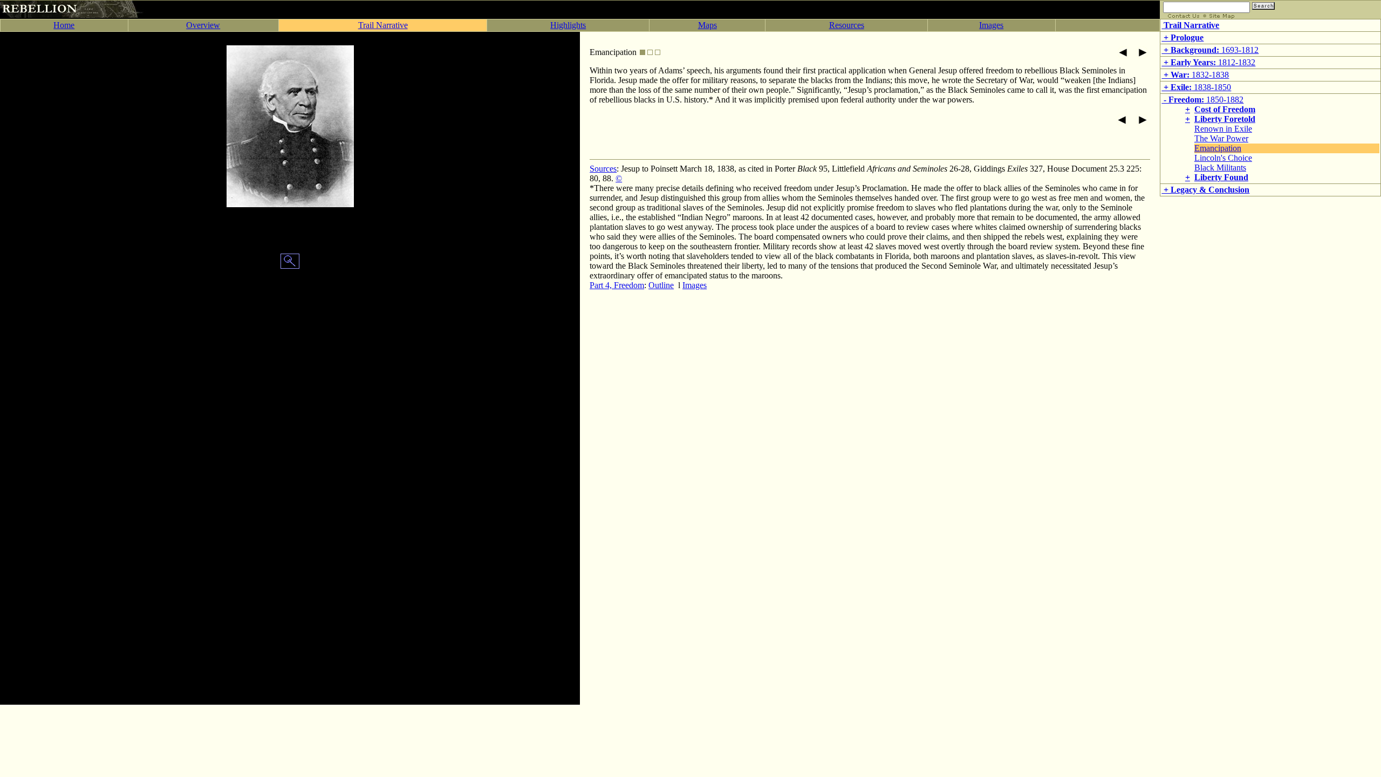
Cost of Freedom (1224, 109)
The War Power (1221, 138)
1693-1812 (1210, 49)
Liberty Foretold (1224, 119)
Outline (661, 285)
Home (63, 25)
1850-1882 (1202, 99)
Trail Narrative (383, 25)
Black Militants (1220, 167)
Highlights (568, 25)
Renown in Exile (1223, 128)
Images (991, 25)
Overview (203, 25)
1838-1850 (1196, 87)
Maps (707, 25)
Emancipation (1217, 148)
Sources (603, 168)
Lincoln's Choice (1223, 157)
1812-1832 (1208, 62)
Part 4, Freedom (617, 285)
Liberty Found (1221, 177)
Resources (846, 25)
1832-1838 (1195, 74)
